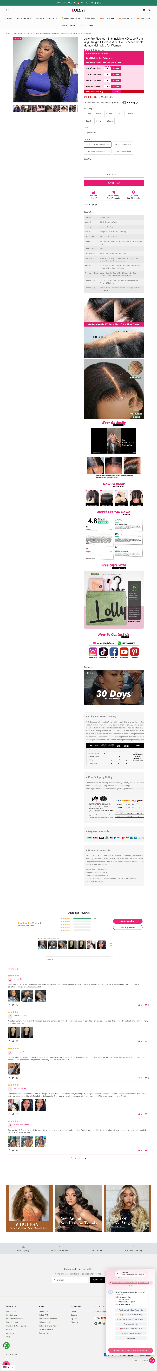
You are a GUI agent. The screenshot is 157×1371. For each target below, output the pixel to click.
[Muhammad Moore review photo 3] (40, 1141)
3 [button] (79, 1158)
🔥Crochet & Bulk (107, 18)
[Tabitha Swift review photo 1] (14, 1069)
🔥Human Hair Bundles (70, 18)
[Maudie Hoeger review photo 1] (14, 1105)
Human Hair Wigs (24, 18)
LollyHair (14, 1354)
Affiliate (9, 1329)
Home (8, 33)
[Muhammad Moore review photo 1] (14, 1141)
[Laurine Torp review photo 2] (27, 996)
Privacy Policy (44, 1333)
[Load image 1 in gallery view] (45, 69)
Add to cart (113, 175)
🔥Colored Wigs (143, 18)
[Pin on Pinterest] (96, 205)
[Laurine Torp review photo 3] (40, 996)
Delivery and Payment (48, 1318)
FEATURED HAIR (68, 25)
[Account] (143, 10)
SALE (82, 25)
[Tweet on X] (90, 205)
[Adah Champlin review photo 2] (27, 1032)
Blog (8, 1337)
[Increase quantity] (96, 164)
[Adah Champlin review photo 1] (14, 1032)
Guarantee (88, 667)
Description (89, 212)
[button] (89, 50)
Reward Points (12, 1322)
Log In (73, 1311)
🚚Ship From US (125, 18)
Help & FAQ (43, 1315)
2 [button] (75, 1158)
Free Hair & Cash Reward (16, 1326)
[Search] (7, 10)
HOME (9, 18)
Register (74, 1315)
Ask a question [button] (128, 927)
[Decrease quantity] (86, 164)
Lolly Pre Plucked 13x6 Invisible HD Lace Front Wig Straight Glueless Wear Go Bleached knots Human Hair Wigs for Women (51, 33)
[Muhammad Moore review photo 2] (27, 1141)
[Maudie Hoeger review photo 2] (27, 1105)
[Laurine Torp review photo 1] (14, 996)
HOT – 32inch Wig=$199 (90, 3)
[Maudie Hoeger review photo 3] (40, 1105)
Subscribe (97, 1280)
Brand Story (11, 1311)
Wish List (74, 1322)
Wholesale (10, 1333)
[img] (13, 976)
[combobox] (8, 1367)
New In (92, 25)
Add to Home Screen (14, 1318)
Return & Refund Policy (48, 1326)
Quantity (87, 159)
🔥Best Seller (90, 18)
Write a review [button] (128, 921)
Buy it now (114, 183)
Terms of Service (46, 1329)
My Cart (74, 1318)
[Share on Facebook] (93, 205)
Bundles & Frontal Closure (46, 18)
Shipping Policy (45, 1322)
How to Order (11, 1315)
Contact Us (43, 1311)
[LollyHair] (78, 10)
